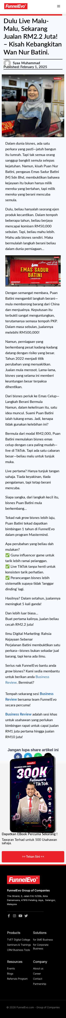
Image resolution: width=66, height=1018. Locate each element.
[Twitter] (26, 915)
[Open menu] (58, 6)
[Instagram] (14, 915)
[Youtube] (20, 915)
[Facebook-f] (8, 915)
